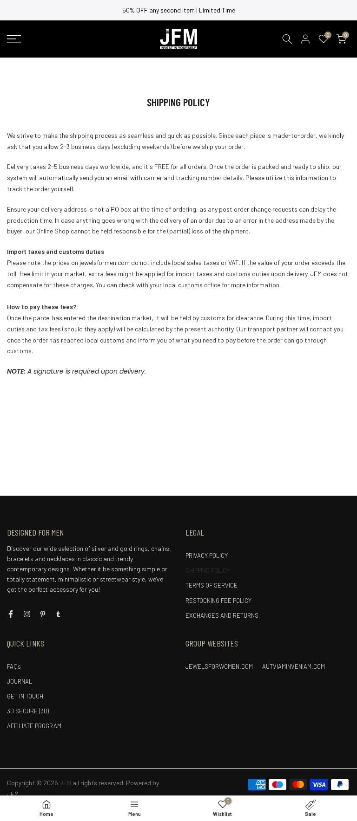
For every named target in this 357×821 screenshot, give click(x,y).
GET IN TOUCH (25, 696)
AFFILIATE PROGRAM (34, 726)
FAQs (14, 666)
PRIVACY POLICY (206, 555)
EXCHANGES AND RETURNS (221, 615)
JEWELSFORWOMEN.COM (219, 666)
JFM (13, 794)
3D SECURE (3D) (28, 711)
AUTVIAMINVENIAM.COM (293, 666)
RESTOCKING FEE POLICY (218, 600)
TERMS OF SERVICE (211, 585)
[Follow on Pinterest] (43, 614)
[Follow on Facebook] (10, 614)
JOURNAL (19, 681)
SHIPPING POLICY (207, 570)
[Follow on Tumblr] (58, 614)
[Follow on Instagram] (27, 614)
